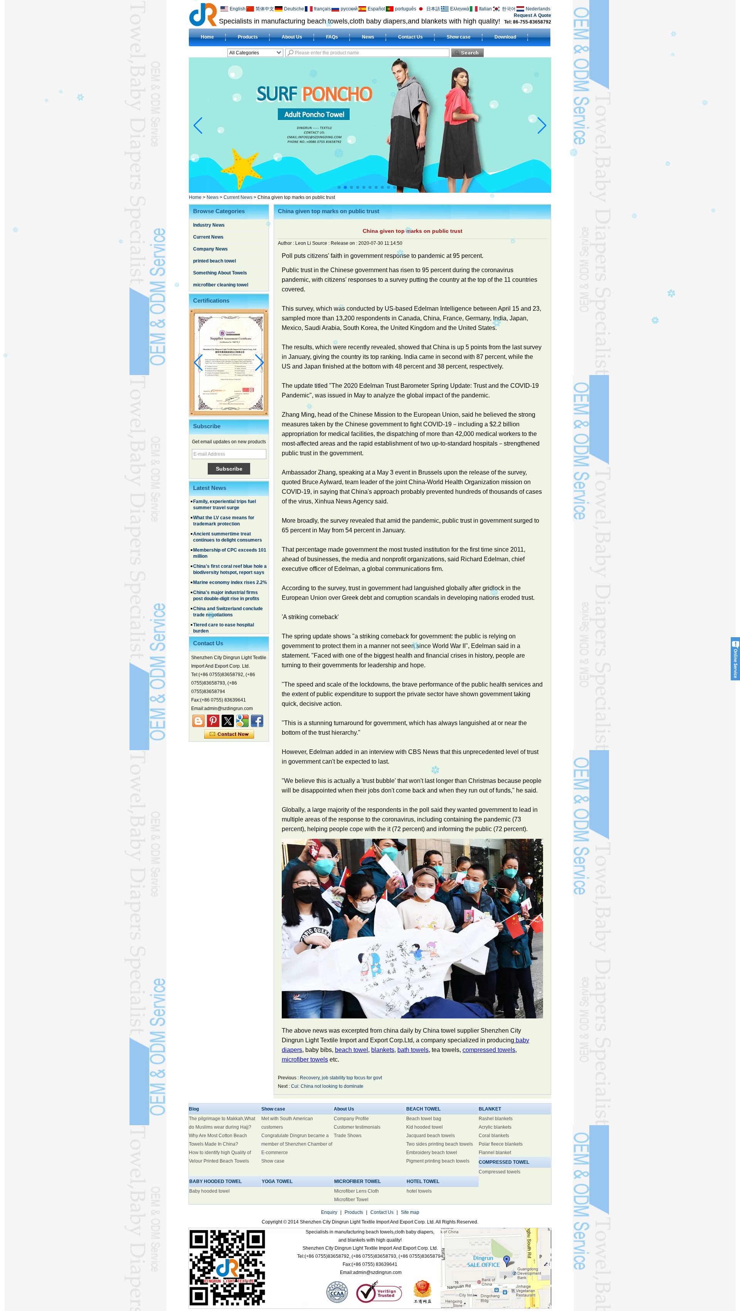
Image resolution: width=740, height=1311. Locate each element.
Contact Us (410, 37)
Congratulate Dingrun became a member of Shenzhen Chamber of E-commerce (296, 1144)
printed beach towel (214, 261)
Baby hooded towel (209, 1191)
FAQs (332, 37)
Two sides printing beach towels (439, 1144)
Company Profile (351, 1118)
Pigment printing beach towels (437, 1161)
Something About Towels (220, 273)
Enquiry (329, 1212)
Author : (286, 243)
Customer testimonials (357, 1127)
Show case (459, 37)
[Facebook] (257, 721)
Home (207, 37)
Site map (410, 1212)
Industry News (209, 225)
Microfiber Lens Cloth (356, 1191)
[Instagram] (213, 721)
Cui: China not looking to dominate (327, 1086)
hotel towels (419, 1191)
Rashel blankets (496, 1118)
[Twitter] (228, 721)
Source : (321, 243)
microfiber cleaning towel (220, 285)
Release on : (344, 243)
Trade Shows (348, 1135)
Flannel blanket (495, 1152)
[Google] (242, 721)
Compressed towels (499, 1172)
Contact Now (229, 734)
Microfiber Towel (351, 1199)
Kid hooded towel (424, 1127)
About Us (292, 37)
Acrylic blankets (495, 1127)
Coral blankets (494, 1135)
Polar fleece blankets (501, 1144)
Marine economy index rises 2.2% (230, 556)
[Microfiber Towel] (442, 191)
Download (505, 37)
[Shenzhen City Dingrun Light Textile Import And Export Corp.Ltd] (203, 14)
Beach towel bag (423, 1118)
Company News (210, 249)
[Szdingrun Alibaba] (198, 721)
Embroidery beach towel (431, 1152)
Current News (238, 197)
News (368, 37)
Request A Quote (532, 15)
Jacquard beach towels (430, 1135)
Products (248, 37)
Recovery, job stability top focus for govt (341, 1077)
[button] (339, 187)
